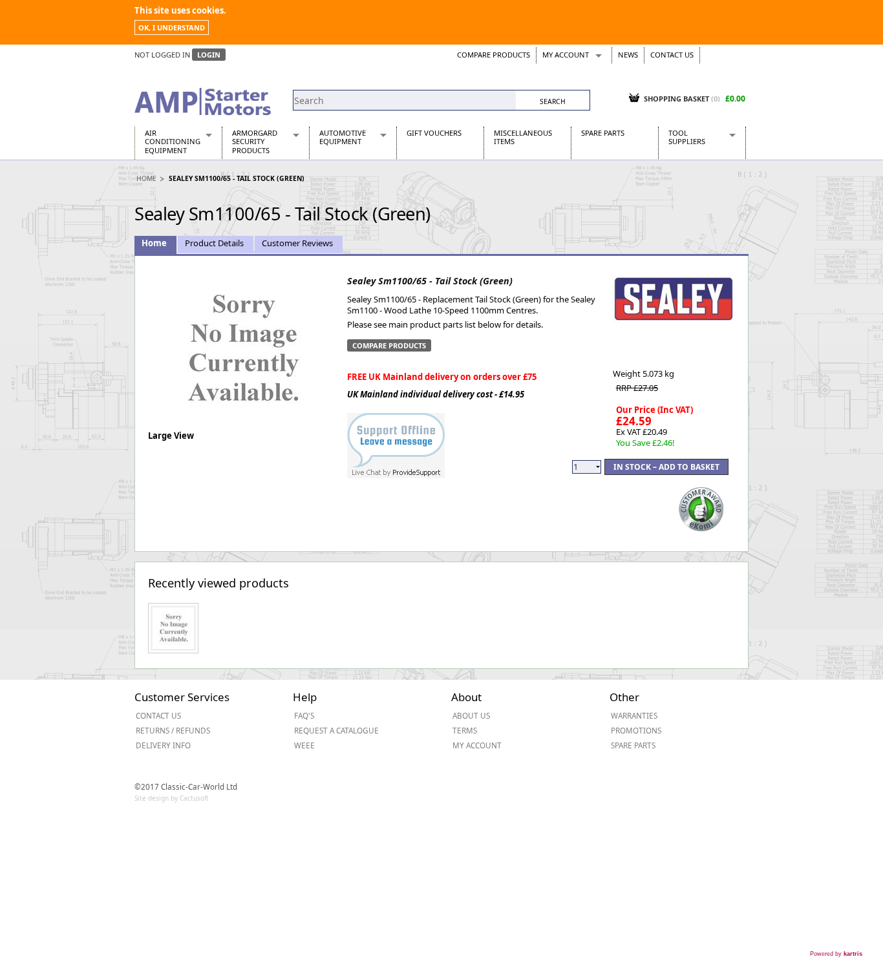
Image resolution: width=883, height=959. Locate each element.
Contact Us (672, 54)
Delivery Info (163, 745)
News (628, 54)
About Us (471, 715)
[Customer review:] (701, 508)
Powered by (836, 954)
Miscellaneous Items (523, 137)
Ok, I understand (171, 27)
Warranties (634, 715)
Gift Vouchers (434, 133)
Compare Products (493, 54)
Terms (464, 730)
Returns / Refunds (173, 730)
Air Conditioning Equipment (172, 141)
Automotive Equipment (342, 137)
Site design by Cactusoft (171, 798)
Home (146, 178)
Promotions (636, 730)
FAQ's (304, 715)
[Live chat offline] (396, 439)
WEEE (304, 745)
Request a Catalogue (336, 730)
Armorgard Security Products (254, 141)
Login (208, 54)
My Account (565, 54)
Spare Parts (602, 133)
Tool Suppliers (686, 137)
